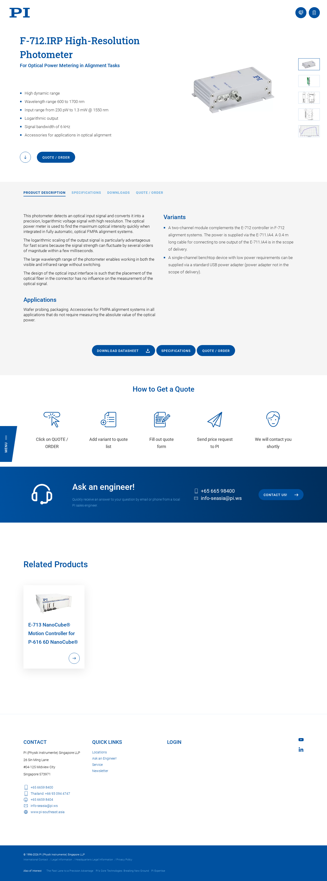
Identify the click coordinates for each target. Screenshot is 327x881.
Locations (99, 752)
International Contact (35, 859)
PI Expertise (158, 870)
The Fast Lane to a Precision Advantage (69, 870)
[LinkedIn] (301, 749)
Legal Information (61, 859)
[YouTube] (301, 739)
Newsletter (100, 771)
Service (97, 765)
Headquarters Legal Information (94, 859)
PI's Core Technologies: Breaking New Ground (122, 870)
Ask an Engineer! (104, 758)
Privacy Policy (124, 859)
